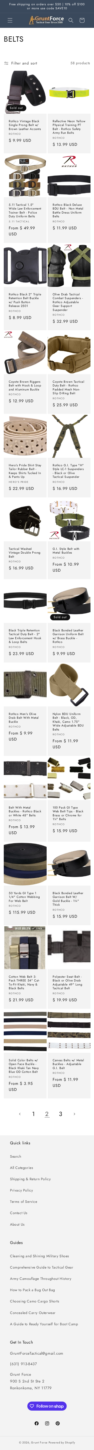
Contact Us (19, 1212)
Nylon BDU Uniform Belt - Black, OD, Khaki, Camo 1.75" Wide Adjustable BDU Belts (68, 722)
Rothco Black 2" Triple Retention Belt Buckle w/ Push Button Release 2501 (25, 300)
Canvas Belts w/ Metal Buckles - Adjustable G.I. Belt (68, 1064)
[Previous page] (20, 1113)
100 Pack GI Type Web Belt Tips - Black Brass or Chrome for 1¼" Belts (68, 813)
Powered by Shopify (62, 1442)
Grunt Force (39, 1442)
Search (15, 1156)
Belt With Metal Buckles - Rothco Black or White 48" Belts (25, 811)
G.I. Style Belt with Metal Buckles (66, 551)
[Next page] (74, 1113)
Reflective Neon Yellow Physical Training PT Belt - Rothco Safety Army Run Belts (69, 127)
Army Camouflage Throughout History (40, 1278)
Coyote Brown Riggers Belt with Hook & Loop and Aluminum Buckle (25, 386)
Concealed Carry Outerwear (33, 1312)
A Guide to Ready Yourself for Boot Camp (44, 1324)
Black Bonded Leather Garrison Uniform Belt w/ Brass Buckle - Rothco (68, 636)
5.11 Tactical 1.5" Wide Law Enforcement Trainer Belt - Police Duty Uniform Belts (25, 210)
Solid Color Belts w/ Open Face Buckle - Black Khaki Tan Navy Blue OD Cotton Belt (24, 1066)
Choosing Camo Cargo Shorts (34, 1301)
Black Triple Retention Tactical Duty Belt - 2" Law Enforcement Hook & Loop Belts (25, 636)
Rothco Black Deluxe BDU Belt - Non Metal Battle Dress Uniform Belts (68, 210)
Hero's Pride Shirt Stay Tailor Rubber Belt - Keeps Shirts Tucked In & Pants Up (25, 471)
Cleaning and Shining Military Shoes (39, 1256)
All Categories (21, 1167)
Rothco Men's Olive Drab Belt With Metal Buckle (24, 718)
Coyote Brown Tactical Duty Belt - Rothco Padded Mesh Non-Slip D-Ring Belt (68, 388)
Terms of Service (23, 1201)
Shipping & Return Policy (30, 1178)
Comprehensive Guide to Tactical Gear (41, 1267)
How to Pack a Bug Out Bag (32, 1289)
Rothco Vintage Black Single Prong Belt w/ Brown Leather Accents (25, 125)
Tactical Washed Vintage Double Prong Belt (25, 553)
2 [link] (47, 1113)
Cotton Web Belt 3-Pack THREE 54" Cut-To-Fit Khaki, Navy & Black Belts (24, 982)
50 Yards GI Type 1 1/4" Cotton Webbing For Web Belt (24, 897)
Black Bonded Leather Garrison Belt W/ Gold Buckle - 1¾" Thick (68, 899)
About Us (17, 1224)
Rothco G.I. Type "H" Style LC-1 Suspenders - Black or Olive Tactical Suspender (68, 471)
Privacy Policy (21, 1190)
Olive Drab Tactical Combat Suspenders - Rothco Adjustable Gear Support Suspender (68, 302)
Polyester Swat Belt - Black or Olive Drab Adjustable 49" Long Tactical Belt (67, 982)
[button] (10, 20)
